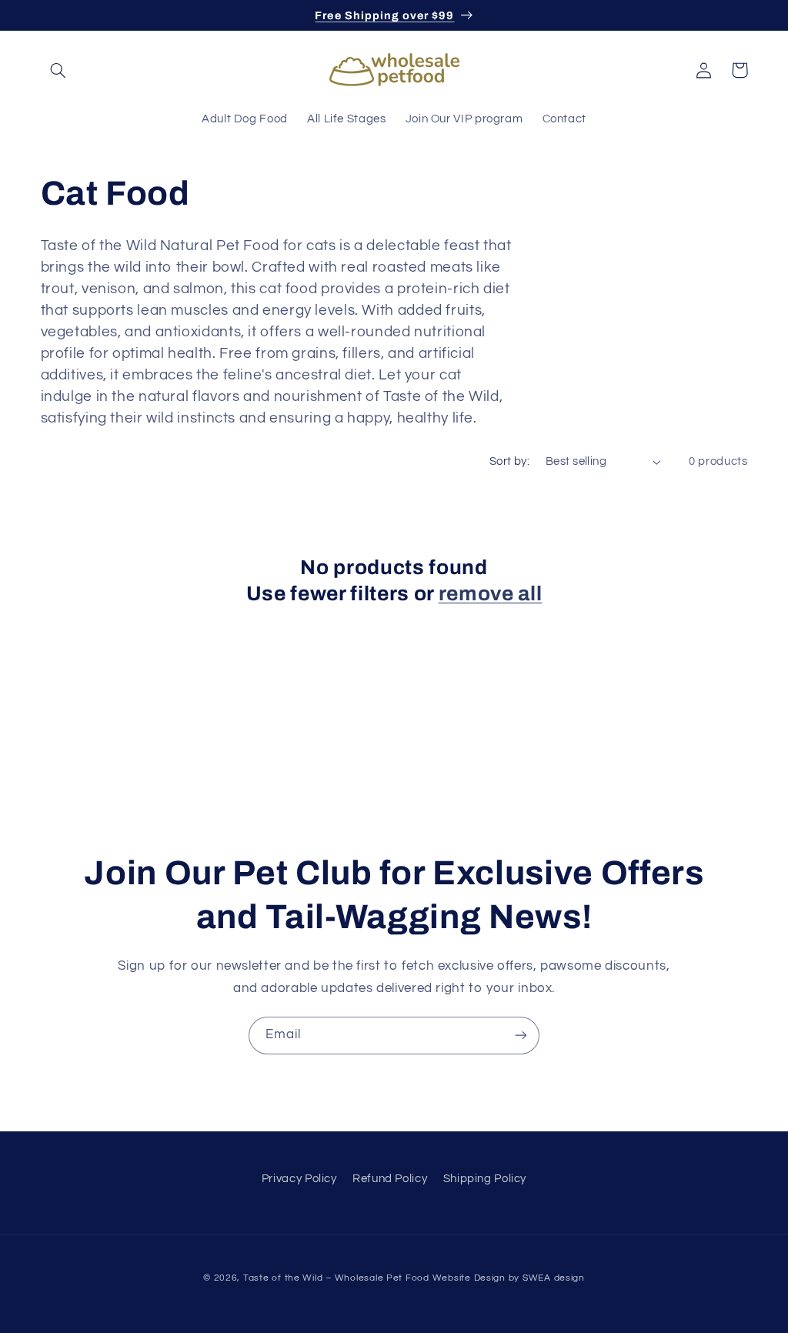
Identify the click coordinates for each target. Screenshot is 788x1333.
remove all (491, 594)
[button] (58, 70)
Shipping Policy (484, 1178)
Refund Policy (389, 1178)
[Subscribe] (521, 1035)
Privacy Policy (299, 1178)
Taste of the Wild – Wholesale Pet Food (336, 1278)
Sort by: (509, 461)
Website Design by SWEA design (508, 1278)
